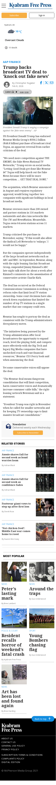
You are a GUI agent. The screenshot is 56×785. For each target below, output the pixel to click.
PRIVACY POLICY (10, 749)
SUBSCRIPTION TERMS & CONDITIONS (22, 754)
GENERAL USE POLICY (13, 745)
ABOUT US (7, 738)
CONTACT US (8, 742)
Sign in (42, 15)
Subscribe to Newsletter (28, 432)
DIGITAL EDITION (10, 762)
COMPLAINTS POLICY (12, 758)
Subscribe (14, 15)
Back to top (40, 718)
